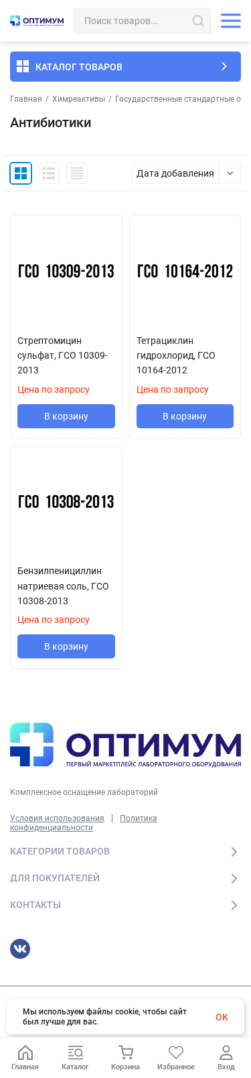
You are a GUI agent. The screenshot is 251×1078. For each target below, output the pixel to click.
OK (222, 1017)
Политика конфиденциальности (83, 823)
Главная (26, 99)
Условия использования (57, 818)
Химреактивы (78, 99)
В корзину (66, 416)
